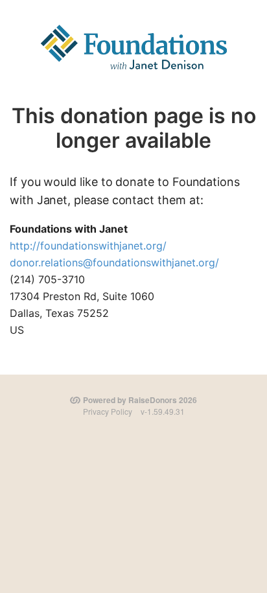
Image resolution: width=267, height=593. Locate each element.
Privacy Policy (107, 411)
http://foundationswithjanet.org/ (88, 245)
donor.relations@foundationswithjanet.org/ (114, 262)
